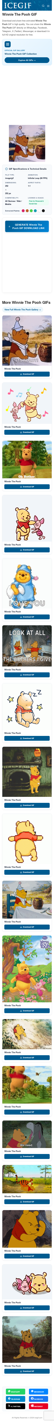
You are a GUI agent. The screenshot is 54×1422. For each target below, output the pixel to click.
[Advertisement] (27, 96)
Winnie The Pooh (12, 368)
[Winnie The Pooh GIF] (27, 340)
